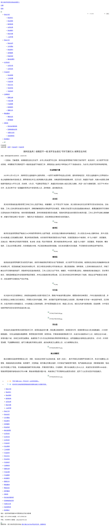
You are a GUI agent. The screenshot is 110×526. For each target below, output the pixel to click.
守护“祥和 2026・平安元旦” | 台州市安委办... (25, 381)
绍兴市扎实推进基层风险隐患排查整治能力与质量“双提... (29, 384)
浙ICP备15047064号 (27, 524)
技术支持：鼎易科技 (39, 524)
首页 (9, 147)
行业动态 (14, 147)
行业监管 (21, 147)
